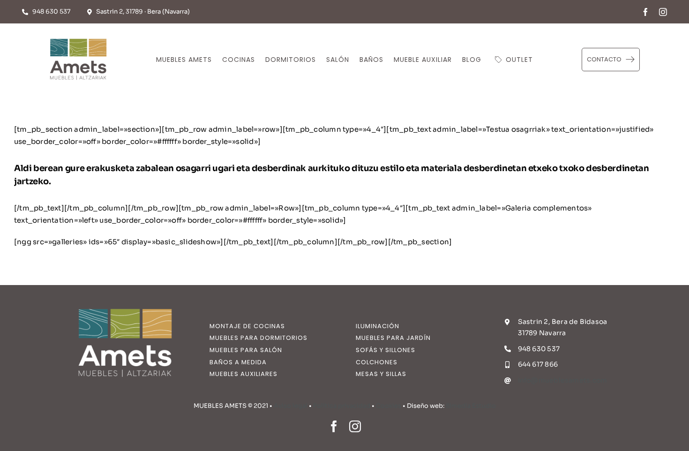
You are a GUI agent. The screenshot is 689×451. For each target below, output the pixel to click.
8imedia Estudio (471, 406)
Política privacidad (341, 406)
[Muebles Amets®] (78, 36)
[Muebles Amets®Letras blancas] (125, 302)
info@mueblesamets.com (562, 380)
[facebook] (646, 12)
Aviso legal (290, 406)
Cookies (388, 406)
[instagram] (663, 12)
